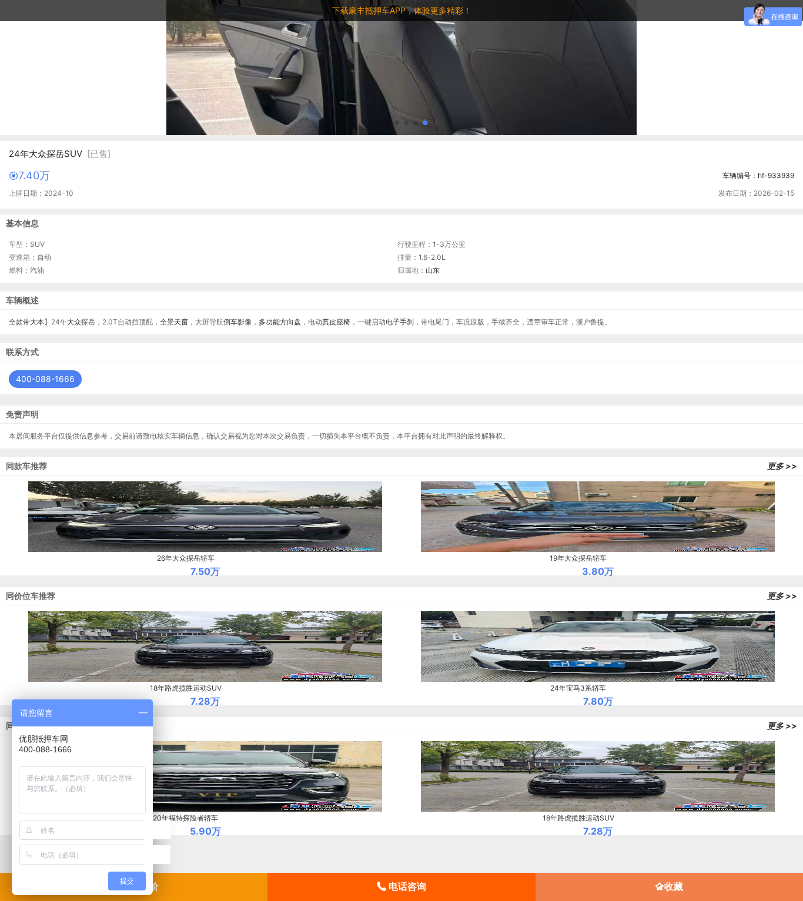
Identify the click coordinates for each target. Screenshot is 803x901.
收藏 (673, 886)
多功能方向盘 (280, 321)
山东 (433, 270)
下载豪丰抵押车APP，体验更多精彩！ (401, 10)
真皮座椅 (336, 321)
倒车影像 (237, 321)
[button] (378, 122)
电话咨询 (406, 886)
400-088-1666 (45, 379)
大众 (74, 321)
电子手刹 (400, 321)
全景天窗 (174, 321)
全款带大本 (26, 321)
